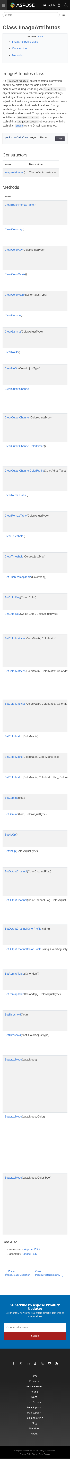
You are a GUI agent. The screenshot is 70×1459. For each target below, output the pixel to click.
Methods (17, 55)
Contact (47, 1454)
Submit (35, 1335)
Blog (34, 1423)
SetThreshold (13, 1014)
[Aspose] (22, 5)
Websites (34, 1428)
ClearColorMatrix (15, 274)
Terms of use (37, 1454)
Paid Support (34, 1412)
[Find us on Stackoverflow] (35, 1363)
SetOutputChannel (16, 871)
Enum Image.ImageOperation (17, 1273)
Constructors (19, 48)
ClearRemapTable (16, 495)
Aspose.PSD (32, 1249)
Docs (34, 1396)
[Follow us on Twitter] (21, 1363)
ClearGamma (13, 315)
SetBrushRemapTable (18, 577)
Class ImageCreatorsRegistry (47, 1273)
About (34, 1433)
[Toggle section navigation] (63, 14)
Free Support (34, 1407)
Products (34, 1381)
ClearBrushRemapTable (19, 204)
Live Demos (34, 1402)
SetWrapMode (13, 1059)
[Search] (66, 5)
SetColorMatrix (14, 736)
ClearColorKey (14, 229)
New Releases (34, 1386)
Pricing (34, 1391)
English (50, 5)
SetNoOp (10, 834)
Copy (60, 139)
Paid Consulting (34, 1417)
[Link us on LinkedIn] (28, 1363)
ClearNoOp (11, 352)
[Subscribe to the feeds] (57, 1363)
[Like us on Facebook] (14, 1363)
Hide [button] (40, 36)
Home (34, 1375)
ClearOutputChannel (17, 388)
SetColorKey (12, 597)
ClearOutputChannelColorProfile (24, 446)
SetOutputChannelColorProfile (23, 928)
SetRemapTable (14, 973)
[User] (59, 5)
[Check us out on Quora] (42, 1363)
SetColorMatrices (15, 638)
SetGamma (11, 797)
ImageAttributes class (25, 41)
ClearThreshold (14, 536)
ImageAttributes (14, 172)
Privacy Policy (26, 1454)
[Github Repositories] (49, 1363)
